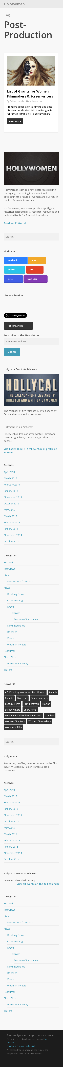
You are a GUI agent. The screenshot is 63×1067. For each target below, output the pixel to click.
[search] (51, 4)
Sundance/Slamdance (26, 619)
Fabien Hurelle (17, 101)
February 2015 (12, 522)
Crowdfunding (15, 600)
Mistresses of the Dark (20, 581)
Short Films (10, 657)
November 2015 (13, 497)
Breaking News (15, 594)
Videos (11, 638)
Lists (28, 101)
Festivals (15, 613)
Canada (9, 698)
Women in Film (13, 727)
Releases (12, 631)
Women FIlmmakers (39, 721)
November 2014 (13, 535)
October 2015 (11, 503)
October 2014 (11, 541)
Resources (37, 101)
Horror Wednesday (17, 663)
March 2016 (10, 478)
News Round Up (16, 625)
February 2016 (12, 484)
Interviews (9, 568)
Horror (46, 703)
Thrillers (49, 715)
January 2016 (11, 490)
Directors (22, 698)
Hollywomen (14, 4)
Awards (53, 692)
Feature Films (12, 703)
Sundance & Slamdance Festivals (23, 715)
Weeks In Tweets (16, 644)
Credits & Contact (15, 1046)
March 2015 (10, 516)
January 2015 (11, 528)
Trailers (8, 669)
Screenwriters (12, 709)
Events (11, 606)
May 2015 (9, 509)
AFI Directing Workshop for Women (25, 692)
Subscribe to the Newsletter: (22, 335)
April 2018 (9, 472)
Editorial (8, 562)
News (7, 587)
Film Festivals (31, 703)
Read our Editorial (15, 223)
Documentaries (39, 698)
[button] (57, 3)
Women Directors (15, 721)
